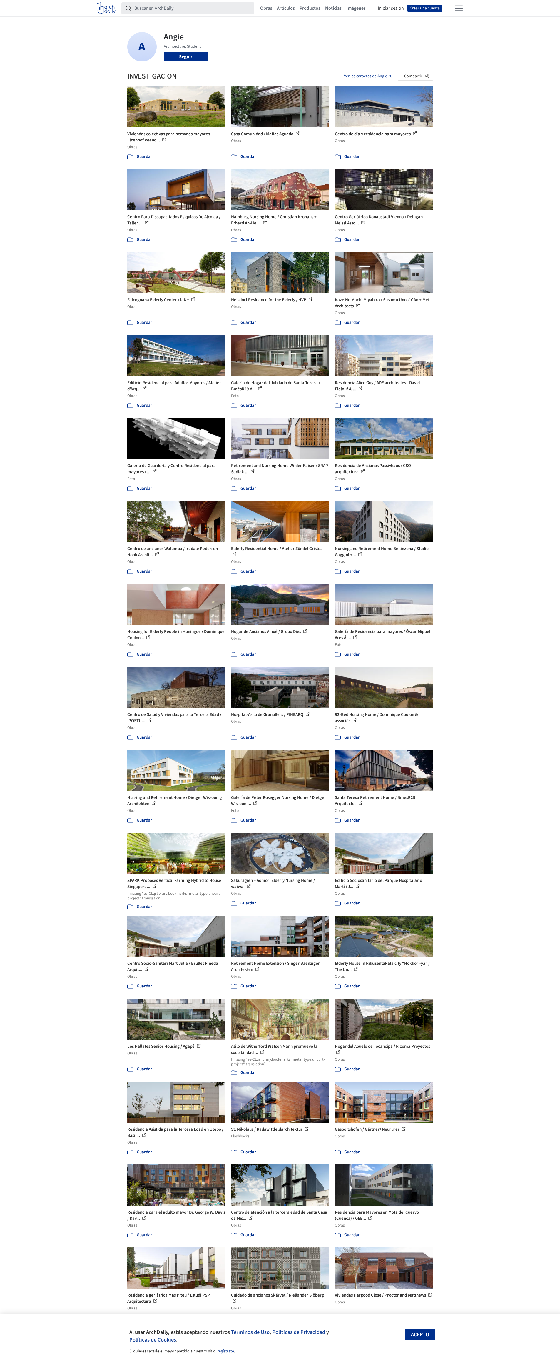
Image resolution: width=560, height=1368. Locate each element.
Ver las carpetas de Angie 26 (368, 76)
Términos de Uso (250, 1332)
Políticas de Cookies (152, 1340)
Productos (310, 8)
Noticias (333, 8)
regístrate (225, 1351)
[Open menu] (459, 8)
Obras (266, 8)
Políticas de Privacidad (298, 1332)
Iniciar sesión (391, 8)
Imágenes (356, 8)
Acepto (420, 1334)
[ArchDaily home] (106, 8)
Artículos (286, 8)
